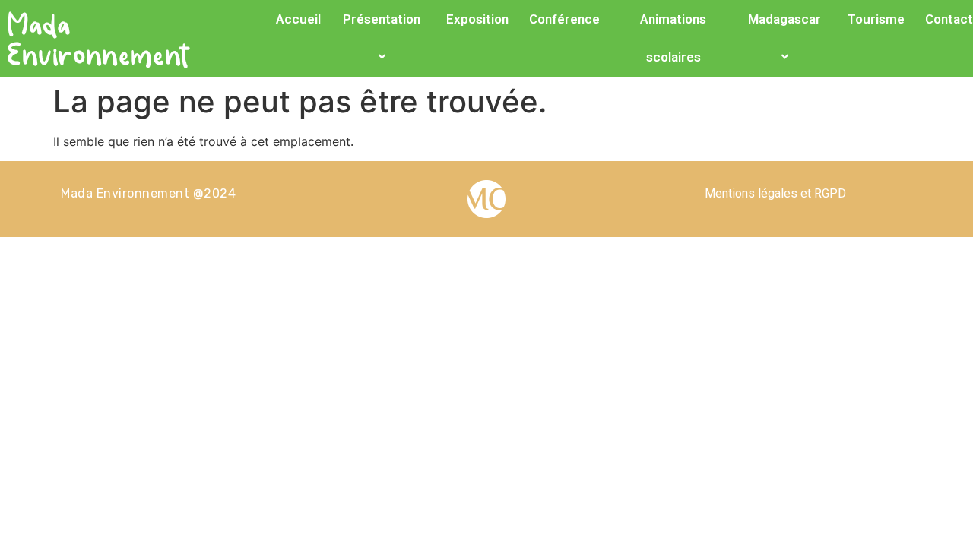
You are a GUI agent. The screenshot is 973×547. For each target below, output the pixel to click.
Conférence (564, 19)
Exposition (477, 19)
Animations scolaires (673, 38)
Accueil (298, 19)
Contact (949, 19)
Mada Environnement (100, 38)
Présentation (381, 19)
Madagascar (784, 19)
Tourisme (876, 19)
